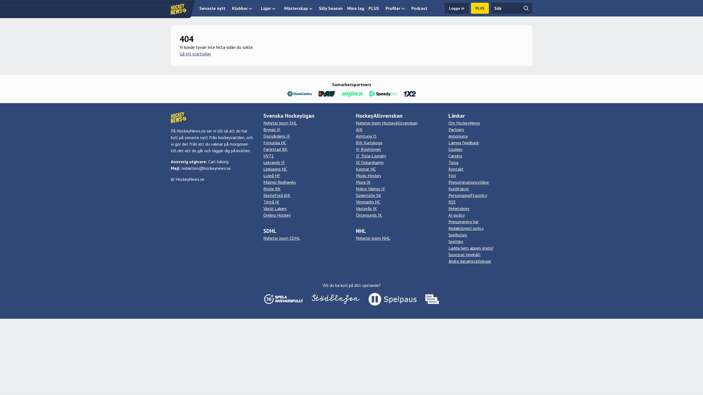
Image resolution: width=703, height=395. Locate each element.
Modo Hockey (368, 175)
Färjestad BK (275, 149)
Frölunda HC (274, 142)
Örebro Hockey (277, 215)
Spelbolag (457, 235)
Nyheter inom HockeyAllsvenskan (386, 123)
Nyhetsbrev (459, 208)
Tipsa (453, 162)
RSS (452, 202)
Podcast (419, 8)
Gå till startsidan (195, 54)
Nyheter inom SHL (280, 123)
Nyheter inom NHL (373, 238)
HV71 (268, 156)
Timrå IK (271, 202)
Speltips (455, 241)
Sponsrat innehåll (464, 254)
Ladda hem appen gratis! (470, 248)
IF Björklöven (368, 149)
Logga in (456, 8)
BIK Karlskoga (369, 142)
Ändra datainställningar (469, 261)
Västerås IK (366, 208)
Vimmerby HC (368, 202)
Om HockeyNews (464, 123)
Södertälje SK (368, 195)
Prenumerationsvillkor (468, 182)
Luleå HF (271, 175)
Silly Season (331, 8)
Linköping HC (275, 169)
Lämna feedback (463, 142)
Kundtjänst (458, 188)
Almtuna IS (366, 136)
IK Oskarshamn (370, 162)
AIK (359, 129)
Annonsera (458, 136)
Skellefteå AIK (276, 195)
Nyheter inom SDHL (281, 238)
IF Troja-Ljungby (371, 156)
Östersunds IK (369, 215)
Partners (456, 129)
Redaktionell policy (466, 228)
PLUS (374, 8)
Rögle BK (272, 188)
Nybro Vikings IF (370, 188)
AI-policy (456, 215)
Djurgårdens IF (276, 136)
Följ (452, 175)
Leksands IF (274, 162)
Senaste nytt (212, 8)
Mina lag (355, 8)
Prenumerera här (463, 221)
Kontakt (456, 169)
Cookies (455, 149)
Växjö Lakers (275, 208)
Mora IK (363, 182)
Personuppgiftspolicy (467, 195)
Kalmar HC (366, 169)
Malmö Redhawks (279, 182)
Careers (455, 156)
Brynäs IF (272, 129)
